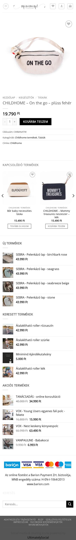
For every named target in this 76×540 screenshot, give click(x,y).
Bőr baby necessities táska (19, 212)
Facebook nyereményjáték (46, 522)
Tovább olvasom (19, 226)
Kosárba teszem (35, 122)
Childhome (16, 143)
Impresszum (20, 522)
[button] (6, 6)
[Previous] (3, 203)
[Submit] (69, 504)
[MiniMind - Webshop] (29, 6)
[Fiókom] (61, 6)
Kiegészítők (26, 97)
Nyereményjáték (38, 524)
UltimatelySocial (38, 537)
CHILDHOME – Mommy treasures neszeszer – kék (56, 214)
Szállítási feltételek (58, 519)
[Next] (73, 203)
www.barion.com (38, 484)
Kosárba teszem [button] (56, 226)
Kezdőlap (9, 97)
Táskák (42, 97)
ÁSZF (40, 519)
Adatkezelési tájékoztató (20, 519)
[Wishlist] (53, 6)
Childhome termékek (26, 137)
